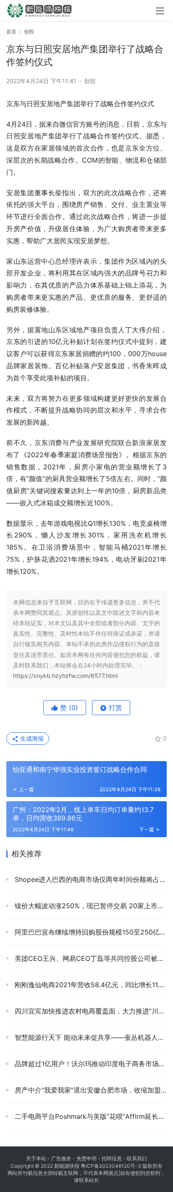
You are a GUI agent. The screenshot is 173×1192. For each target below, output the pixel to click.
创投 (90, 80)
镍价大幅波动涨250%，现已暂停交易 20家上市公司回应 (90, 906)
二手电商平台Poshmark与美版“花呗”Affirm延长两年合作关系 (90, 1116)
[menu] (160, 10)
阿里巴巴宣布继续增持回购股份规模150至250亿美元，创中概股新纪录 (90, 932)
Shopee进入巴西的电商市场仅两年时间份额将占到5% (90, 879)
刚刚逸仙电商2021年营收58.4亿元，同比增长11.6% (90, 985)
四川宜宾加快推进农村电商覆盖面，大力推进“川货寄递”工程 (90, 1011)
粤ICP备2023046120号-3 (111, 1166)
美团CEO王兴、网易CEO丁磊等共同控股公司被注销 (90, 958)
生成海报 (31, 738)
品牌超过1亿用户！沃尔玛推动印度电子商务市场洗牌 (90, 1064)
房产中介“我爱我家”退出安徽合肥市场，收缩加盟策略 (90, 1090)
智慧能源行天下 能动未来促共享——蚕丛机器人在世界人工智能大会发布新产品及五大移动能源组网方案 (90, 1037)
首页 (11, 31)
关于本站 (36, 1158)
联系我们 (137, 1158)
